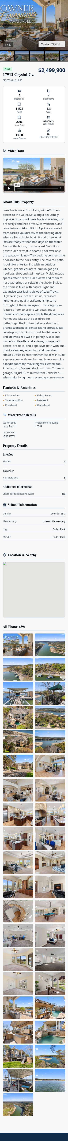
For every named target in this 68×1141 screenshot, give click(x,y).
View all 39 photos (51, 44)
